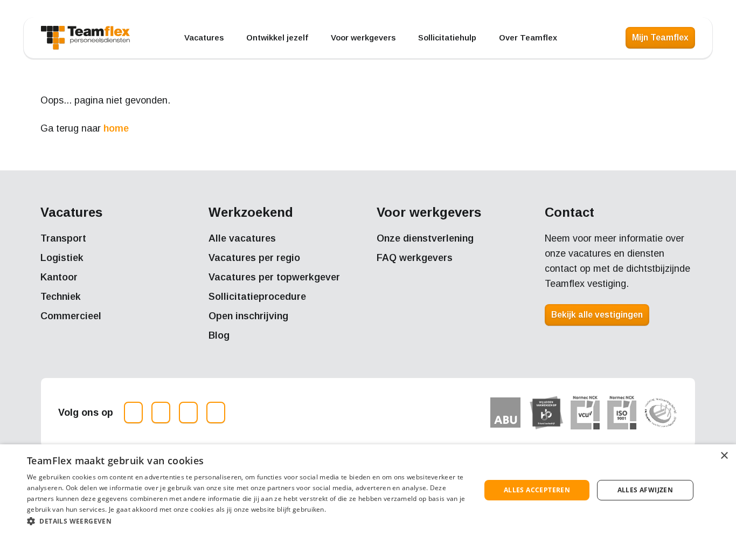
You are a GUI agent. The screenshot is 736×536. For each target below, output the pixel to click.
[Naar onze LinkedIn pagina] (188, 412)
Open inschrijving (248, 316)
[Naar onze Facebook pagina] (160, 412)
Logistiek (62, 257)
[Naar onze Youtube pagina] (215, 412)
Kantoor (59, 277)
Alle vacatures (242, 238)
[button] (247, 521)
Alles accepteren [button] (537, 489)
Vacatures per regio (254, 257)
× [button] (724, 456)
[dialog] (368, 490)
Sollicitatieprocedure (257, 296)
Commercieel (70, 316)
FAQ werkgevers (415, 257)
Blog (219, 335)
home (116, 128)
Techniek (60, 296)
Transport (63, 238)
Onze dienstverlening (425, 238)
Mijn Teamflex (660, 37)
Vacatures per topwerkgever (274, 277)
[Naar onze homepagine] (85, 38)
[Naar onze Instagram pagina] (133, 412)
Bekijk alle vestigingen (597, 314)
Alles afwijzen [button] (645, 489)
